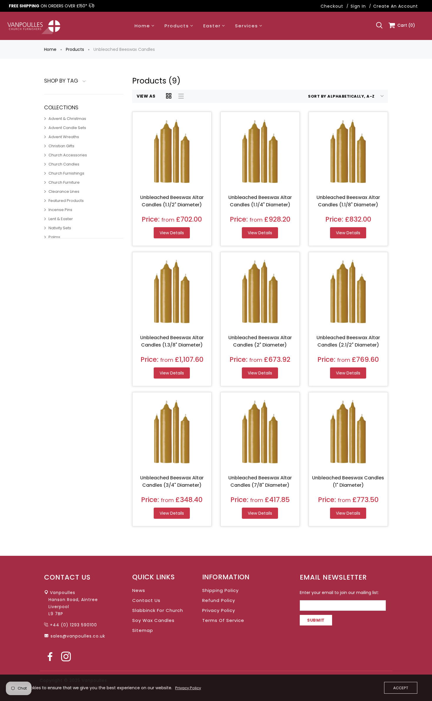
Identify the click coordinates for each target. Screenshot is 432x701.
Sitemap (142, 630)
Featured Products (66, 200)
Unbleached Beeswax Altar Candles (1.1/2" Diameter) (172, 201)
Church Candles (63, 164)
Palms (54, 237)
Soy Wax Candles (153, 620)
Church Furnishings (66, 173)
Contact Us (146, 600)
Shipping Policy (220, 590)
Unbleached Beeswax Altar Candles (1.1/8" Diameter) (348, 201)
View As (146, 96)
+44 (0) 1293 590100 (73, 625)
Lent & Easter (60, 219)
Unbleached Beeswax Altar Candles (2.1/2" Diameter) (348, 341)
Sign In (358, 6)
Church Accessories (67, 155)
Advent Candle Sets (67, 128)
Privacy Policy (218, 610)
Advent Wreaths (63, 137)
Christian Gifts (61, 146)
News (138, 590)
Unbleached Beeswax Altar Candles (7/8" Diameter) (260, 481)
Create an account (395, 6)
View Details (172, 233)
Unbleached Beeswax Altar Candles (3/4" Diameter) (172, 481)
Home (50, 49)
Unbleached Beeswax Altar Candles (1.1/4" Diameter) (260, 201)
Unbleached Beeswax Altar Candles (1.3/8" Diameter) (172, 341)
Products (75, 49)
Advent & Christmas (67, 118)
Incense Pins (60, 210)
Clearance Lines (63, 191)
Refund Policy (218, 600)
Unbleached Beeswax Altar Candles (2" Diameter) (260, 341)
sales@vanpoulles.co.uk (78, 636)
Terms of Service (223, 620)
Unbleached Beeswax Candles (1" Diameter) (348, 481)
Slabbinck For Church (157, 610)
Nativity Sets (59, 228)
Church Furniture (64, 182)
